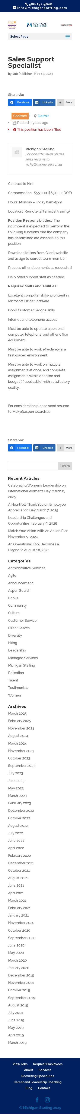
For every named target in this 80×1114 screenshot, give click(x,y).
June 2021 (16, 885)
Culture (14, 613)
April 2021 (16, 893)
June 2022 (16, 841)
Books (13, 598)
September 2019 (21, 998)
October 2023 (19, 758)
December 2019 (21, 975)
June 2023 (16, 781)
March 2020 (17, 960)
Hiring (12, 643)
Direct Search (19, 628)
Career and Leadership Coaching (38, 1082)
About (28, 1070)
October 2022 (19, 818)
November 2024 (21, 728)
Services (45, 1070)
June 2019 (16, 1020)
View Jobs (20, 1064)
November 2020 (21, 923)
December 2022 (21, 811)
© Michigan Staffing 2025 (40, 1108)
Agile (12, 575)
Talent (13, 680)
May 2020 (16, 953)
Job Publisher (22, 73)
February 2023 (19, 803)
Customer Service (22, 621)
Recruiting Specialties (37, 1076)
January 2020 (18, 968)
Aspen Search (19, 591)
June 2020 (16, 945)
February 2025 (19, 721)
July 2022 (15, 833)
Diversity (15, 635)
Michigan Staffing (21, 665)
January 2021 (18, 915)
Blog (28, 1088)
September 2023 (21, 766)
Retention (16, 673)
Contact (44, 1088)
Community (17, 605)
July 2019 (15, 1013)
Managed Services (23, 658)
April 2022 (16, 848)
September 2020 (21, 938)
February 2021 (19, 908)
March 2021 (17, 900)
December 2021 (21, 863)
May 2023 (16, 788)
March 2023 (17, 796)
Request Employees (48, 1064)
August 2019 (18, 1005)
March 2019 (17, 1043)
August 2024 (18, 736)
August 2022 (18, 826)
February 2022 (19, 856)
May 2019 (16, 1028)
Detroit (43, 116)
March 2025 (17, 713)
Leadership (17, 650)
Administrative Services (26, 568)
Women (14, 695)
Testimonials (18, 688)
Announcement (20, 583)
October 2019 (19, 990)
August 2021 (18, 878)
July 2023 (15, 773)
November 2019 (21, 983)
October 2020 (19, 930)
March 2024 (17, 743)
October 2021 (19, 870)
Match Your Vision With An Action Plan (38, 531)
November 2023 (21, 751)
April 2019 (16, 1035)
